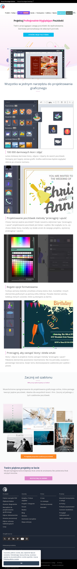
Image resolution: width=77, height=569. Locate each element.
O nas (42, 498)
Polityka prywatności (66, 507)
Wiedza (24, 516)
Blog (23, 513)
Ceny (4, 527)
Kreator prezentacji (10, 518)
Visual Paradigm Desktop (24, 1)
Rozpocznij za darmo (38, 478)
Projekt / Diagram (28, 504)
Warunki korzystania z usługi (46, 562)
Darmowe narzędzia (29, 519)
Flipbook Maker (8, 501)
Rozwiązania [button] (40, 13)
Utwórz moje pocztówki (38, 35)
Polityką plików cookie (11, 559)
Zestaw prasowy (46, 504)
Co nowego (44, 501)
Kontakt (43, 507)
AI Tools (23, 13)
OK (21, 563)
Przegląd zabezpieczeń (12, 567)
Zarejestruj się (61, 13)
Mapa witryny (26, 522)
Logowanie (69, 13)
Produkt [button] (7, 13)
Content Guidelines (66, 510)
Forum (24, 507)
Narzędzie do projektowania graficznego (8, 509)
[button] (14, 13)
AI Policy (62, 504)
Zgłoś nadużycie (65, 518)
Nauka (24, 510)
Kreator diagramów (10, 504)
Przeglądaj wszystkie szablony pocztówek (38, 456)
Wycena (54, 13)
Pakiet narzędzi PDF (10, 498)
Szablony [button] (47, 13)
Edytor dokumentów (10, 515)
